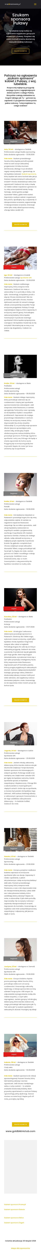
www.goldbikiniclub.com (20, 1131)
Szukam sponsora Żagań (14, 1223)
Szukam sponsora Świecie (14, 1209)
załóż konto (20, 51)
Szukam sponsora (29, 174)
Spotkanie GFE (26, 278)
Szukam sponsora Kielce (14, 1218)
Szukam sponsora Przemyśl (15, 1204)
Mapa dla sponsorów (20, 1248)
